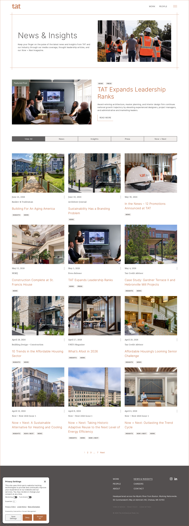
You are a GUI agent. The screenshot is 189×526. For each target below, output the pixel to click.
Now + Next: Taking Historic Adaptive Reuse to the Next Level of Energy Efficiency (94, 427)
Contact (139, 488)
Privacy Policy (132, 507)
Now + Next (160, 138)
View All (28, 138)
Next (102, 452)
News (61, 138)
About (116, 488)
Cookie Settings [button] (145, 507)
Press (127, 138)
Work (152, 6)
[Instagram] (171, 479)
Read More (105, 117)
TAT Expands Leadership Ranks (131, 92)
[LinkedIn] (175, 479)
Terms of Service (119, 507)
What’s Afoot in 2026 (83, 351)
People (163, 6)
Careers (138, 483)
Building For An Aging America (33, 209)
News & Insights (143, 479)
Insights (94, 138)
